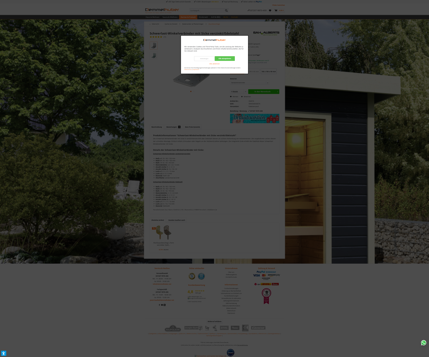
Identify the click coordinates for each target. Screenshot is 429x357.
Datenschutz (187, 69)
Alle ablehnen (214, 64)
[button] (3, 353)
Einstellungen (204, 58)
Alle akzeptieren (225, 58)
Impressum (196, 69)
